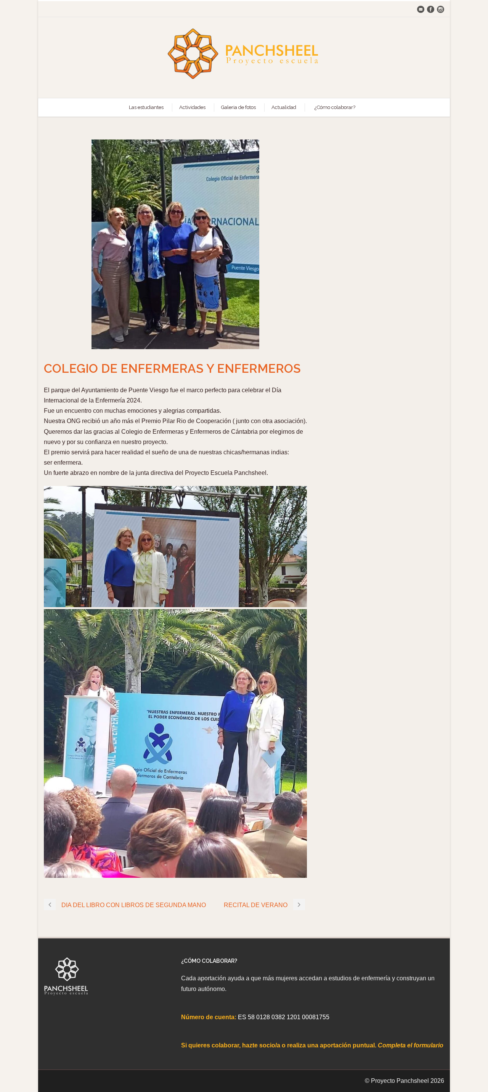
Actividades (192, 107)
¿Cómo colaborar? (335, 107)
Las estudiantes (146, 107)
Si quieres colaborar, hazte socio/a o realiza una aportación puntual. (279, 1045)
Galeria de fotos (238, 107)
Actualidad (283, 107)
